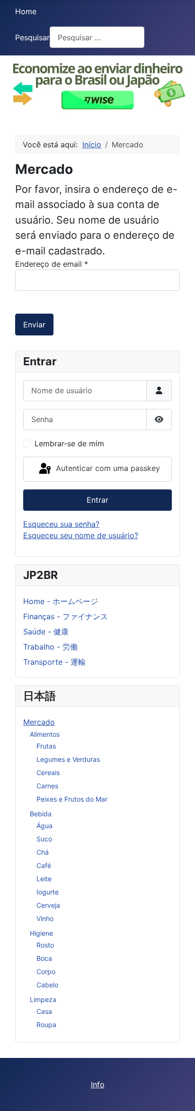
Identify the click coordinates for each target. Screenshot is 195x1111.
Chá (42, 852)
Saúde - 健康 (46, 631)
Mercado (39, 722)
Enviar (34, 324)
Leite (44, 879)
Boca (44, 958)
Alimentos (45, 734)
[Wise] (97, 83)
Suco (44, 839)
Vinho (44, 918)
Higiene (41, 933)
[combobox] (97, 37)
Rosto (45, 945)
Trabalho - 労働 (50, 646)
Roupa (46, 1025)
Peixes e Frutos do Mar (71, 799)
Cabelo (47, 985)
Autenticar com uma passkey (106, 468)
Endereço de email (51, 264)
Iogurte (47, 892)
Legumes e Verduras (68, 759)
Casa (44, 1011)
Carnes (47, 786)
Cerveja (48, 905)
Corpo (45, 971)
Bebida (41, 814)
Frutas (46, 746)
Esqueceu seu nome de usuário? (80, 535)
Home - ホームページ (60, 601)
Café (43, 865)
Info (98, 1084)
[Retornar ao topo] (178, 1093)
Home (25, 11)
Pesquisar (32, 37)
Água (44, 826)
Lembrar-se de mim (69, 443)
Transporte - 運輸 (54, 662)
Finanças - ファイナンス (65, 616)
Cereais (48, 772)
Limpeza (43, 999)
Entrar (97, 500)
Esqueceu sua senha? (61, 524)
